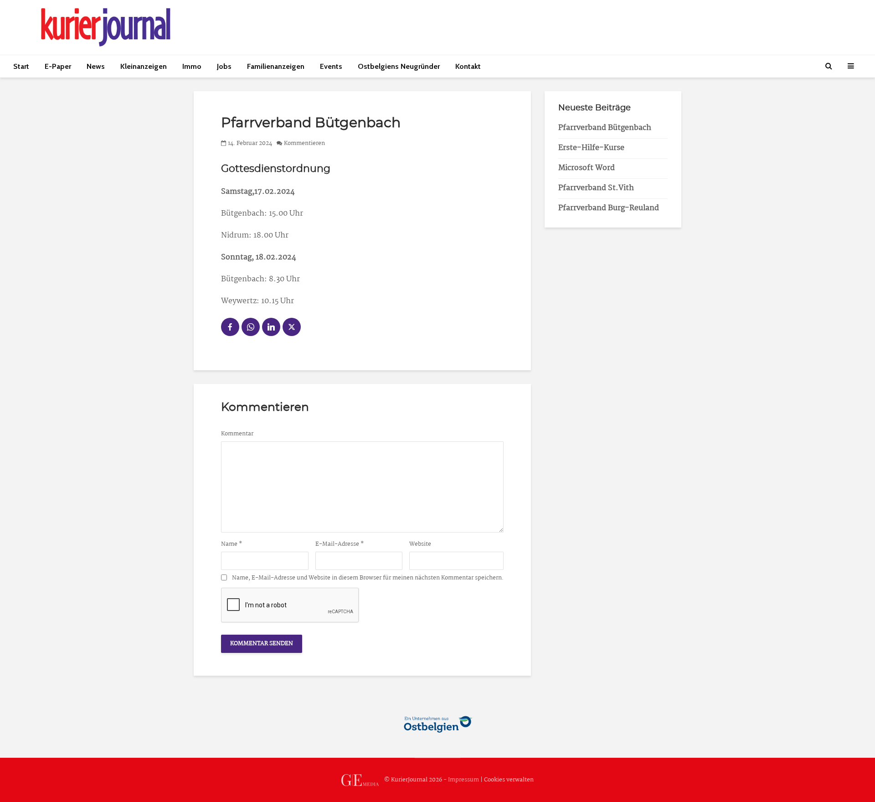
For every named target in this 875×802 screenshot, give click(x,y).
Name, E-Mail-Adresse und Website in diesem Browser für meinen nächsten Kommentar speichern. (368, 578)
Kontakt (468, 66)
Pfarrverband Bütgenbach (604, 128)
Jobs (224, 66)
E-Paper (58, 66)
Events (331, 66)
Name (231, 544)
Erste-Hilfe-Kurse (591, 148)
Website (420, 544)
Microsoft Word (586, 168)
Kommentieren (304, 143)
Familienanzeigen (275, 66)
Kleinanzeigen (143, 66)
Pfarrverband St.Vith (596, 188)
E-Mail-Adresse (339, 544)
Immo (191, 66)
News (96, 66)
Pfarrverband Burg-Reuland (608, 208)
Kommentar (237, 434)
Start (21, 66)
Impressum (463, 780)
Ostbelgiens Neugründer (399, 66)
